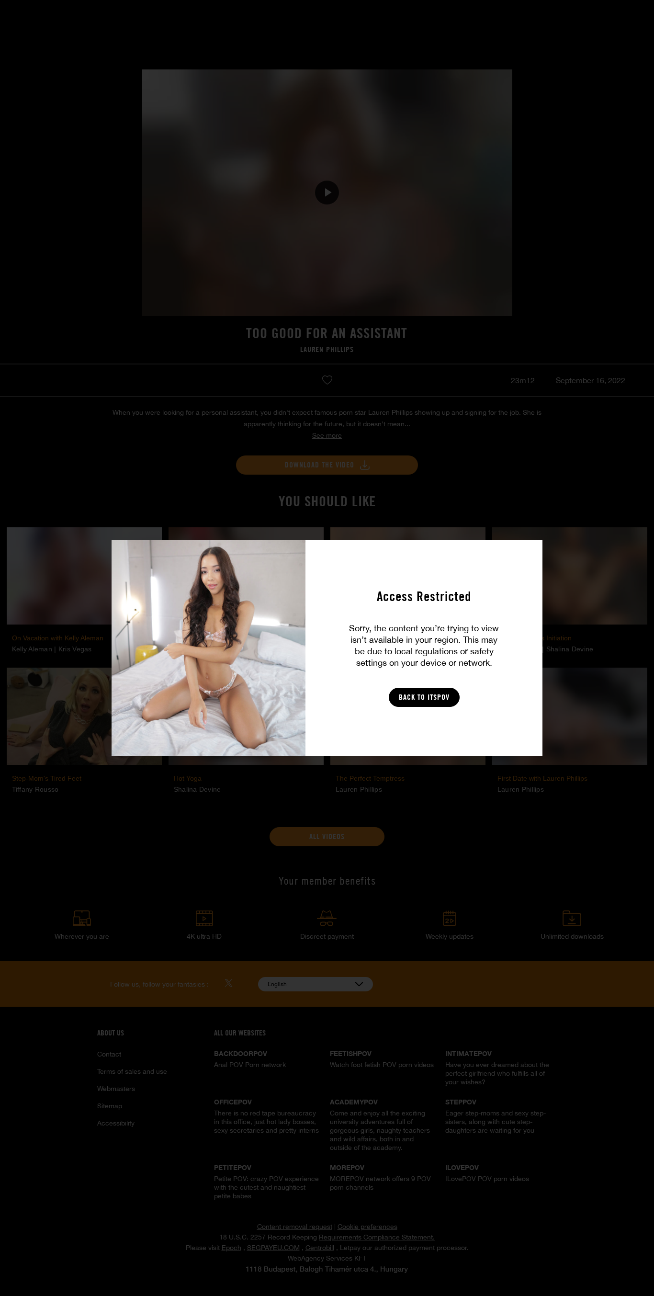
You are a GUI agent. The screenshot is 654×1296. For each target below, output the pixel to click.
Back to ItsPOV (424, 697)
